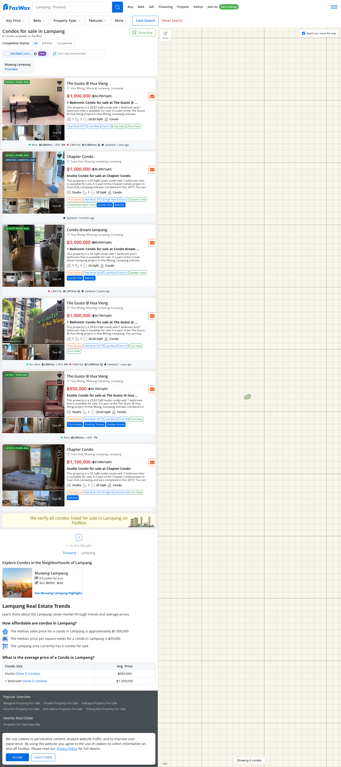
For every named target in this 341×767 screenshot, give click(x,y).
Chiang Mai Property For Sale (106, 709)
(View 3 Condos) (28, 673)
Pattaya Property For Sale (99, 703)
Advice (198, 7)
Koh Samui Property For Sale (62, 709)
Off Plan (47, 43)
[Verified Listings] (26, 53)
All (35, 43)
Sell (151, 7)
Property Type (65, 20)
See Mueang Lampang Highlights (59, 593)
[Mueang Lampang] (42, 583)
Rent (141, 7)
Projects (183, 7)
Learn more (43, 757)
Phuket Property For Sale (61, 703)
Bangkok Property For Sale (21, 703)
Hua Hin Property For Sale (21, 709)
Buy (130, 7)
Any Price (13, 20)
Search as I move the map (321, 33)
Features (96, 20)
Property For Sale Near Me (21, 724)
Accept (17, 757)
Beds (37, 20)
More (119, 20)
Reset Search (172, 20)
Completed (64, 43)
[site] (16, 7)
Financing (166, 7)
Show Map (145, 32)
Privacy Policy (67, 748)
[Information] (35, 54)
